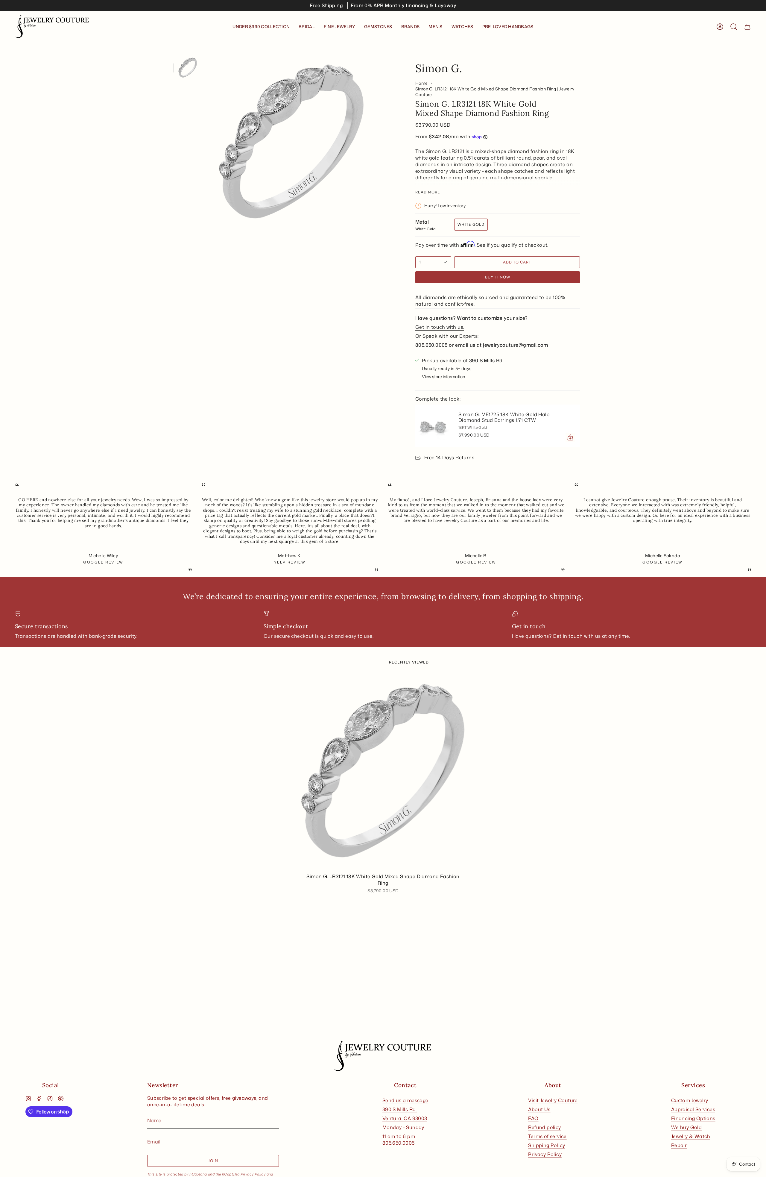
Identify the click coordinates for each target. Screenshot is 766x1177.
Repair (679, 1145)
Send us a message (405, 1100)
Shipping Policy (546, 1145)
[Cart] (747, 27)
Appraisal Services (693, 1109)
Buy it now (497, 277)
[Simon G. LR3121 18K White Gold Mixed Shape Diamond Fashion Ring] (383, 772)
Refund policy (544, 1127)
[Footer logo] (383, 1056)
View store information (443, 376)
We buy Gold (686, 1127)
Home (421, 83)
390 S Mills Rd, (399, 1109)
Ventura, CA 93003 (404, 1118)
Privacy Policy (253, 1174)
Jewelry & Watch (690, 1136)
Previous (205, 143)
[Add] (570, 437)
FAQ (533, 1118)
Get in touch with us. (439, 327)
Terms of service (547, 1136)
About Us (539, 1109)
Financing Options (693, 1118)
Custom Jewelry (689, 1100)
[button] (306, 27)
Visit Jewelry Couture (552, 1100)
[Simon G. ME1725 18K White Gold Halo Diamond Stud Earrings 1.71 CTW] (433, 426)
